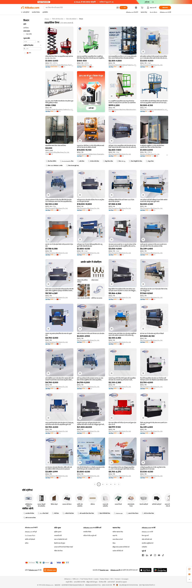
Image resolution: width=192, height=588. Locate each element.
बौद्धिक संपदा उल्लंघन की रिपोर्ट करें (121, 547)
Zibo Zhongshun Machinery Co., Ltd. (151, 65)
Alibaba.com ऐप (115, 570)
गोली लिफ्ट (56, 513)
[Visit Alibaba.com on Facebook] (143, 555)
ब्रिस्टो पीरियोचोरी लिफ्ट (105, 513)
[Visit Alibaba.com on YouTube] (159, 555)
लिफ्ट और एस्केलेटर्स (71, 19)
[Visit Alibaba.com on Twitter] (151, 555)
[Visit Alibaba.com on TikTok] (163, 555)
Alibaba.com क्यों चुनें (31, 532)
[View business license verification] (114, 585)
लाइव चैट (115, 535)
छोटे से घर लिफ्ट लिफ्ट (149, 513)
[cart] (142, 8)
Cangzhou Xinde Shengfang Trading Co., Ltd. (59, 109)
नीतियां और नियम (58, 551)
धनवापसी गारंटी (58, 535)
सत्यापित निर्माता (87, 532)
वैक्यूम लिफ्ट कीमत (109, 161)
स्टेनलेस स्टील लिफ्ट (94, 161)
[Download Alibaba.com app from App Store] (146, 570)
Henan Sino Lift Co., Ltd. (84, 65)
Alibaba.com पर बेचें (147, 532)
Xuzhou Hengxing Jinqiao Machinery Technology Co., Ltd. (59, 65)
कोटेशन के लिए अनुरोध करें (89, 535)
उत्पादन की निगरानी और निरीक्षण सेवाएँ (63, 547)
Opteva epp (119, 513)
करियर (26, 543)
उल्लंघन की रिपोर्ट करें (118, 551)
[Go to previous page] (95, 484)
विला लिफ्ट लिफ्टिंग (52, 161)
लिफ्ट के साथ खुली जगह (73, 165)
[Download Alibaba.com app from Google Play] (160, 570)
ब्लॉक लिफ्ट (81, 161)
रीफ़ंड (114, 543)
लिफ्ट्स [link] (81, 19)
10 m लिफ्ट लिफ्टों (44, 513)
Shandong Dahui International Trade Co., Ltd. (122, 65)
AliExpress (67, 579)
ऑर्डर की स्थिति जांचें (147, 539)
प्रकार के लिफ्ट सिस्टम (133, 513)
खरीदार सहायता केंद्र (118, 532)
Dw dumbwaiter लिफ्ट (68, 161)
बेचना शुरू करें (145, 535)
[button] (117, 7)
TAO (111, 579)
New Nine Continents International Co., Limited (154, 109)
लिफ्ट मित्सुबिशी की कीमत (136, 161)
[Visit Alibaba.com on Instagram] (155, 555)
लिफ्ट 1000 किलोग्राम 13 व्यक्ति (55, 165)
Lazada (96, 579)
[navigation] (32, 252)
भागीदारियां (144, 547)
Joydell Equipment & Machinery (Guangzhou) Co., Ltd (91, 154)
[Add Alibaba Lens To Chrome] (50, 570)
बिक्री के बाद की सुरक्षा (59, 543)
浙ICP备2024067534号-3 (147, 585)
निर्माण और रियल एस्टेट (57, 19)
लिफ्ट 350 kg (122, 161)
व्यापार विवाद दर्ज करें (118, 539)
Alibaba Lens (33, 570)
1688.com (75, 579)
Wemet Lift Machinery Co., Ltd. (149, 154)
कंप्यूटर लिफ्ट (151, 161)
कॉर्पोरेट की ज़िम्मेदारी (30, 539)
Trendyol (117, 579)
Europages (125, 579)
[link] (189, 569)
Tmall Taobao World (86, 579)
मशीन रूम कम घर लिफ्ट (31, 517)
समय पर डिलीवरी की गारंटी (60, 539)
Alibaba (47, 19)
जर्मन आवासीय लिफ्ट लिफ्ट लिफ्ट (87, 513)
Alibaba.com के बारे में (31, 527)
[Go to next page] (119, 484)
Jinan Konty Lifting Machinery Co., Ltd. (57, 152)
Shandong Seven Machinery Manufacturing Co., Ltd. (123, 109)
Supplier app (104, 570)
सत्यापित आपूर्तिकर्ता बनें (147, 543)
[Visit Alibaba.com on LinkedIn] (147, 555)
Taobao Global (104, 579)
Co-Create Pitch (30, 535)
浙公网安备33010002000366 (128, 585)
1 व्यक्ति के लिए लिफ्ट (69, 513)
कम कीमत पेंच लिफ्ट (30, 513)
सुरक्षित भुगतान (57, 532)
